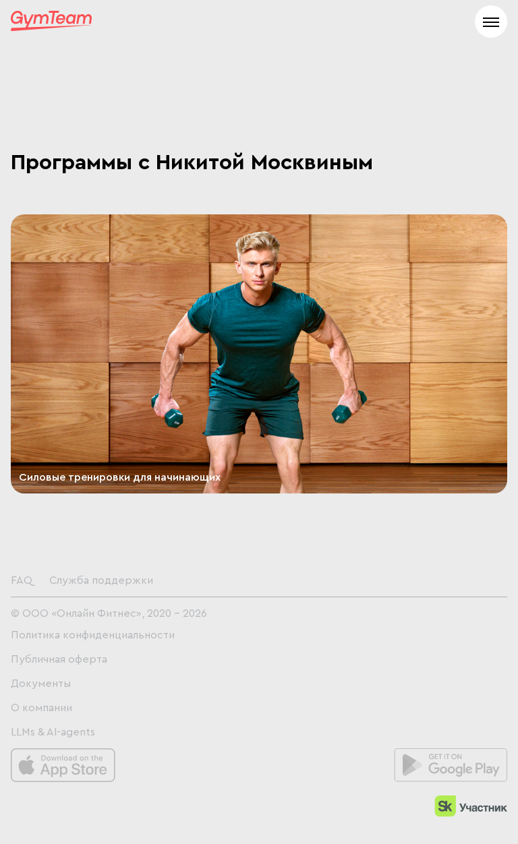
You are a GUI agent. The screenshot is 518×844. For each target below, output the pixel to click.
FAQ (21, 580)
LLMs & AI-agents (53, 732)
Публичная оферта (59, 659)
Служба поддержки (101, 580)
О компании (41, 707)
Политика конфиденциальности (93, 635)
